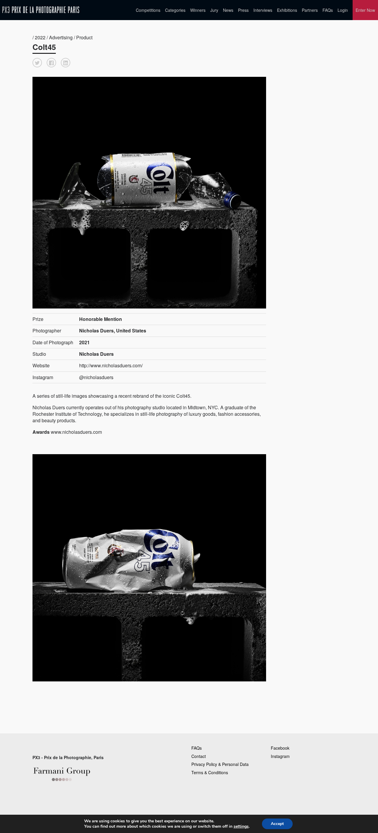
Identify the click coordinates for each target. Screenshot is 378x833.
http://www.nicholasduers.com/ (111, 365)
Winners (198, 10)
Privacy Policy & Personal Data (220, 764)
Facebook (280, 748)
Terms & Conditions (209, 772)
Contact (198, 756)
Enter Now (365, 10)
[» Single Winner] (40, 10)
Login (343, 10)
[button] (37, 62)
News (228, 10)
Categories (175, 10)
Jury (214, 10)
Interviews (262, 10)
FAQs (327, 10)
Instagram (280, 756)
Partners (310, 10)
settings (241, 826)
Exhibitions (287, 10)
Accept (277, 823)
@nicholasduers (96, 377)
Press (243, 10)
